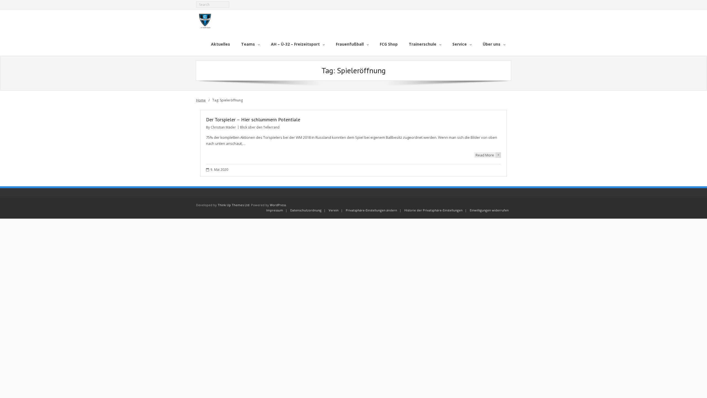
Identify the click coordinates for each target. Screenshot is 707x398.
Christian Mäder (223, 127)
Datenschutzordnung (305, 210)
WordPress (278, 205)
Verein (334, 210)
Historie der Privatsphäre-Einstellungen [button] (433, 210)
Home (201, 100)
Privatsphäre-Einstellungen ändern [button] (371, 210)
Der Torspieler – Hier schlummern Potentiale (253, 119)
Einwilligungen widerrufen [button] (489, 210)
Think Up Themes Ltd (233, 205)
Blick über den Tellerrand (259, 127)
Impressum (274, 210)
